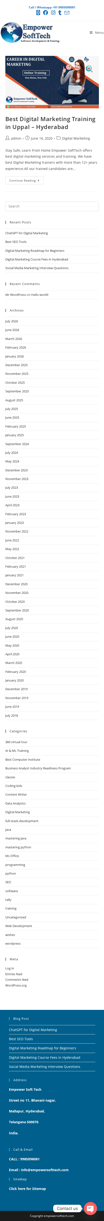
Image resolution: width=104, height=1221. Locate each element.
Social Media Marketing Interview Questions (36, 268)
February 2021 (15, 566)
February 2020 (15, 671)
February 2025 (15, 426)
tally (8, 899)
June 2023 (12, 496)
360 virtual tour (16, 742)
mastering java (15, 838)
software (11, 891)
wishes (10, 935)
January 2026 (14, 356)
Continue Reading (26, 179)
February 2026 (15, 347)
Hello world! (39, 294)
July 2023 (11, 487)
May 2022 (12, 549)
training (10, 908)
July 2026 (11, 321)
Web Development (18, 926)
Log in (9, 968)
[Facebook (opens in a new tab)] (46, 12)
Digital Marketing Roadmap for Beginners (34, 250)
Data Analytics (15, 803)
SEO (8, 882)
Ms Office (12, 856)
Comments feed (16, 979)
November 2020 (16, 593)
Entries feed (13, 974)
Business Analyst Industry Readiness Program (38, 768)
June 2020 (12, 636)
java (8, 829)
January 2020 (14, 680)
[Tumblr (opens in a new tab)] (60, 12)
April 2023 (12, 505)
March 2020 (13, 663)
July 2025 (11, 409)
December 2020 (16, 584)
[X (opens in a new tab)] (38, 12)
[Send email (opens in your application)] (66, 12)
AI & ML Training (17, 750)
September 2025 (17, 391)
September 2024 (17, 444)
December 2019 (16, 689)
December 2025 (16, 365)
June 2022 (12, 540)
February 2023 (15, 514)
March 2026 (13, 339)
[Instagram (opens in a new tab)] (53, 12)
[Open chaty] (90, 1208)
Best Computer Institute (22, 759)
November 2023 (16, 479)
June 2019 (12, 706)
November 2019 (16, 698)
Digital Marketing (76, 138)
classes (10, 777)
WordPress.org (16, 985)
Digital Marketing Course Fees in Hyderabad (36, 259)
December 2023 (16, 470)
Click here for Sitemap (27, 1188)
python (10, 873)
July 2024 (11, 452)
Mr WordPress (15, 294)
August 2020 (14, 619)
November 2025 (16, 373)
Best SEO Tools (16, 242)
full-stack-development (21, 821)
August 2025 (14, 400)
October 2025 (15, 382)
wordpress (13, 943)
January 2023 (14, 522)
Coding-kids (13, 786)
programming (15, 865)
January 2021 (14, 575)
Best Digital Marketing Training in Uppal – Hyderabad (50, 123)
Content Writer (16, 794)
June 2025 (12, 417)
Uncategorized (15, 917)
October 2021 (15, 558)
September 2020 (17, 610)
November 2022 (16, 531)
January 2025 (14, 435)
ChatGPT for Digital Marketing (26, 233)
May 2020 (12, 645)
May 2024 (12, 461)
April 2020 (12, 654)
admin (16, 138)
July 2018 (11, 715)
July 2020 (11, 628)
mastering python (18, 847)
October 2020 (15, 601)
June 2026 (12, 330)
